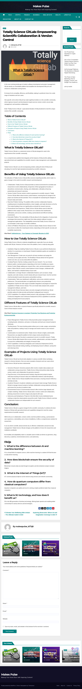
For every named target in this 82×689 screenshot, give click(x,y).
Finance (27, 15)
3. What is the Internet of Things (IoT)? (22, 139)
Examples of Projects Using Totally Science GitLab (22, 128)
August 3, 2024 (49, 657)
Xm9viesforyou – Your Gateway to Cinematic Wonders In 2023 (30, 233)
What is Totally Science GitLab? (17, 119)
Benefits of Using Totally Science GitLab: (19, 122)
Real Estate (47, 15)
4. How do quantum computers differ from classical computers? (29, 141)
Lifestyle (67, 15)
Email (5, 611)
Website (5, 619)
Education (7, 19)
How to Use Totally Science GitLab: (18, 124)
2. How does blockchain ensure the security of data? (26, 137)
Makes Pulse (41, 6)
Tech (10, 15)
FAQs (9, 132)
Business (36, 15)
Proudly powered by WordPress (8, 685)
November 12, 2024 (11, 657)
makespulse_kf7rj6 (16, 45)
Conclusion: (11, 130)
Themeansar (31, 685)
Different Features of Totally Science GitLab (20, 126)
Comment (6, 570)
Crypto (18, 15)
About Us (17, 19)
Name (5, 603)
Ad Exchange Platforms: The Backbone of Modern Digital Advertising (71, 71)
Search (66, 28)
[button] (76, 17)
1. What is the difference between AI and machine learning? (28, 135)
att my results (68, 86)
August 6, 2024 (29, 657)
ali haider (8, 660)
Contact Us (29, 19)
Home (58, 685)
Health (58, 15)
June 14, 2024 (69, 657)
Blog (4, 28)
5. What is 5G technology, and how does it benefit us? (26, 143)
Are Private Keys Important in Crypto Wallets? (69, 53)
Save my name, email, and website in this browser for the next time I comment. (27, 626)
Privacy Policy (76, 685)
